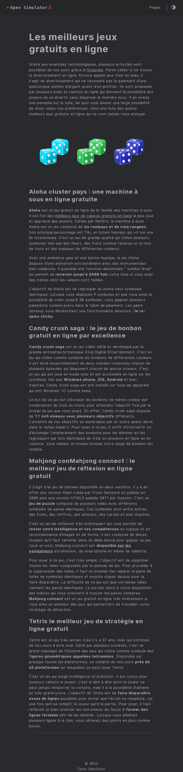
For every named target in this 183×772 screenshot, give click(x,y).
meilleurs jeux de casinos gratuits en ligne (93, 216)
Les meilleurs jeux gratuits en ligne (73, 43)
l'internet (95, 70)
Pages (155, 7)
